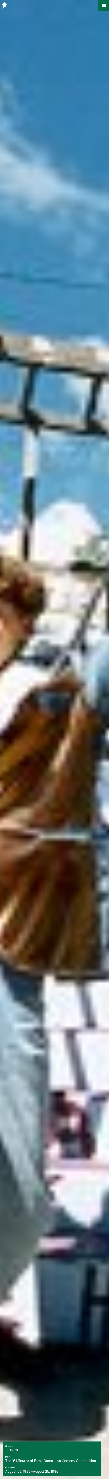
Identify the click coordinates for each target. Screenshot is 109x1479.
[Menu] (103, 5)
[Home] (4, 5)
